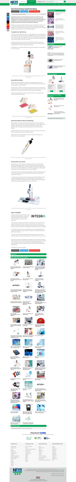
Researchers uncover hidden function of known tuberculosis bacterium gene (59, 39)
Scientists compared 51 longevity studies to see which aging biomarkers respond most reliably (59, 26)
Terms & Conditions (42, 455)
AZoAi (53, 459)
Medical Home (23, 1)
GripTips (17, 42)
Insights (12, 454)
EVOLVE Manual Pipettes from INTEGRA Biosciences (51, 87)
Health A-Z (13, 450)
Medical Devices (14, 458)
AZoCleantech (54, 449)
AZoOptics (54, 450)
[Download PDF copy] (8, 14)
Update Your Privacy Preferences (58, 473)
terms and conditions (60, 469)
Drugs (12, 459)
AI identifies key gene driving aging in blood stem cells (60, 19)
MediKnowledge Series (15, 455)
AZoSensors (54, 453)
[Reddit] (8, 24)
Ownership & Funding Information (45, 459)
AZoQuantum (54, 455)
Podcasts (12, 464)
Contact (40, 454)
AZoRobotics (54, 451)
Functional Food (13, 447)
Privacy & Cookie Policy (43, 457)
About (40, 446)
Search (40, 449)
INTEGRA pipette (40, 171)
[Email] (8, 30)
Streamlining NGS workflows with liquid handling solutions (21, 428)
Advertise (40, 453)
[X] (8, 22)
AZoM (53, 446)
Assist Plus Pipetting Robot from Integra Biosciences (60, 87)
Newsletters (41, 450)
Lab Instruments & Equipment (30, 449)
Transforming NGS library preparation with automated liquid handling (59, 112)
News (12, 449)
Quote (52, 91)
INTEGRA (13, 214)
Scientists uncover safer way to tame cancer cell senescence (60, 13)
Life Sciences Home (31, 1)
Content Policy (41, 458)
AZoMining (54, 454)
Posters (12, 462)
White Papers (13, 451)
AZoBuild (53, 457)
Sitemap (40, 451)
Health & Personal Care (15, 457)
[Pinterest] (8, 27)
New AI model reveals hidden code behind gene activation (59, 32)
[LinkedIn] (8, 16)
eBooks (12, 461)
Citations (13, 254)
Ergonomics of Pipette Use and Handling (59, 106)
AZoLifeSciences (55, 458)
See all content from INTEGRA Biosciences (55, 118)
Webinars (27, 455)
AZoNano (53, 447)
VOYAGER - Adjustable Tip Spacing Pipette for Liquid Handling (59, 99)
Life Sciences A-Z (28, 450)
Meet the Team (41, 447)
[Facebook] (8, 19)
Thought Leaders (14, 453)
